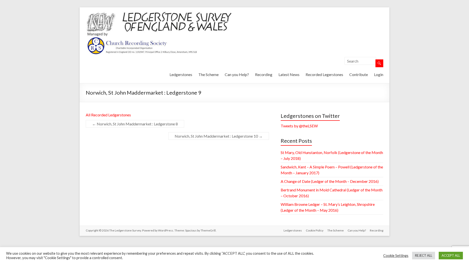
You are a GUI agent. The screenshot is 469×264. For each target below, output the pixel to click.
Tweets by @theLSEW (299, 125)
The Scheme (208, 74)
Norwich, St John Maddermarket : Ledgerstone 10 (219, 136)
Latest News (288, 74)
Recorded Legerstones (324, 74)
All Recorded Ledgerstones (108, 114)
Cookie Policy (314, 230)
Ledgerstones (181, 74)
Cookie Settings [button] (395, 255)
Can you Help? (237, 74)
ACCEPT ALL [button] (451, 255)
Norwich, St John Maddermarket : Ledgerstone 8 (135, 123)
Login (378, 74)
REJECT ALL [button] (423, 255)
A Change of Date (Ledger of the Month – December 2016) (330, 181)
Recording (263, 74)
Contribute (358, 74)
